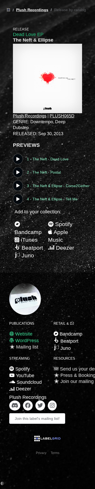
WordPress (26, 340)
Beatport (31, 248)
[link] (7, 10)
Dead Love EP (28, 34)
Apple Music (58, 236)
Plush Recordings (32, 10)
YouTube (24, 375)
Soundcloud (28, 382)
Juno (27, 255)
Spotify (63, 224)
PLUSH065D (62, 116)
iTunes (28, 240)
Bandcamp (28, 232)
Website (23, 334)
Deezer (64, 248)
